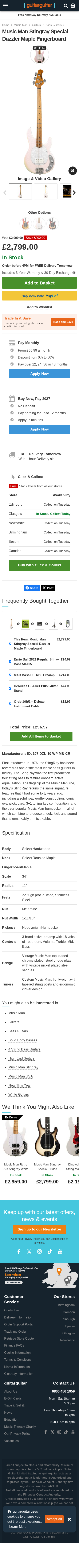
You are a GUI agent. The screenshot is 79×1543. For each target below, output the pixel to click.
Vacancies (11, 1441)
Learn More (18, 1526)
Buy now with (39, 296)
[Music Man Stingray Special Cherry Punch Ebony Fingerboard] (26, 224)
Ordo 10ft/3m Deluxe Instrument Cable (29, 704)
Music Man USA (20, 1076)
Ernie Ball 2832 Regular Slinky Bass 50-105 (36, 662)
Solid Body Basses (22, 1040)
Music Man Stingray (23, 1067)
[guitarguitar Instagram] (39, 1251)
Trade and (63, 321)
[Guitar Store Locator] (39, 1275)
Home (5, 25)
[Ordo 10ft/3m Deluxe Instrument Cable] (67, 624)
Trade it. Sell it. (14, 1405)
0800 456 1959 (63, 1391)
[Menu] (11, 5)
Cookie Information (17, 1352)
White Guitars (18, 1094)
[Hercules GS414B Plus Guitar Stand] (53, 624)
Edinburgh (68, 1319)
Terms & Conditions (18, 1359)
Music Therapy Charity (20, 1426)
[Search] (66, 5)
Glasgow (68, 1333)
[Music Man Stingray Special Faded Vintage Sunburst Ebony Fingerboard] (53, 224)
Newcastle (67, 1340)
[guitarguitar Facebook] (19, 1251)
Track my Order (15, 1331)
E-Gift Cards (13, 1398)
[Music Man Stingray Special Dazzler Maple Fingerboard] (39, 224)
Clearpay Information (18, 1373)
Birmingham (66, 1305)
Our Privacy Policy (17, 1433)
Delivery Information (18, 1317)
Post (50, 588)
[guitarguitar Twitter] (29, 1251)
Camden (69, 1312)
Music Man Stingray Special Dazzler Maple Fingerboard (32, 644)
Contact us (11, 1310)
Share (34, 588)
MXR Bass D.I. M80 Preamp (34, 675)
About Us (10, 1391)
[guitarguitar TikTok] (50, 1251)
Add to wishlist (39, 307)
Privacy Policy (32, 1238)
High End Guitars (21, 1058)
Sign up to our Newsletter (39, 1229)
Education (11, 1419)
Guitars (36, 25)
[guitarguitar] (39, 5)
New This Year (19, 1085)
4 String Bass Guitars (24, 1049)
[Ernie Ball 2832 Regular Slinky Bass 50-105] (25, 624)
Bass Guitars (54, 25)
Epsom (70, 1326)
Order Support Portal (18, 1324)
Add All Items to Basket (41, 736)
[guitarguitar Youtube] (60, 1251)
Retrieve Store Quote (19, 1338)
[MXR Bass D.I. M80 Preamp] (39, 624)
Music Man (21, 25)
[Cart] (73, 5)
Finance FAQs (14, 1345)
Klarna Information (17, 1366)
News (8, 1412)
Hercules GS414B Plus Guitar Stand (36, 688)
